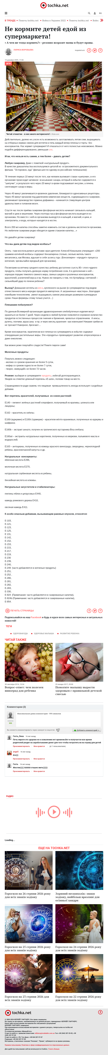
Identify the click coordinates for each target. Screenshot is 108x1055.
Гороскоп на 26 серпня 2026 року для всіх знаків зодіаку (28, 895)
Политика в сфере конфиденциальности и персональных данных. (46, 1045)
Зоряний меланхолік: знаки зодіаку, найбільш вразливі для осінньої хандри (77, 897)
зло (50, 149)
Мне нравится (39, 746)
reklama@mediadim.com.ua (45, 1033)
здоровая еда (20, 633)
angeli (16, 752)
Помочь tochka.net (29, 20)
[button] (95, 13)
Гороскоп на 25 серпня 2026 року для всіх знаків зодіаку (28, 948)
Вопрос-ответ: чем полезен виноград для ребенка (24, 689)
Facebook (36, 617)
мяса (40, 288)
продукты (46, 375)
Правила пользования (13, 1045)
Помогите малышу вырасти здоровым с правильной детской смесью (78, 690)
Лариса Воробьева (23, 50)
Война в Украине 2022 (54, 20)
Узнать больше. (54, 1049)
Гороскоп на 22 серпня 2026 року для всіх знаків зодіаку (78, 998)
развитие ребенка (69, 633)
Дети (8, 64)
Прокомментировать (21, 746)
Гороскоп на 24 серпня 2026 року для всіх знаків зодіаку (78, 948)
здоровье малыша (44, 633)
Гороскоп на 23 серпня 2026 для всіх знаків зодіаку (27, 998)
